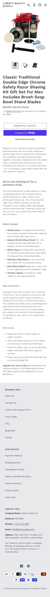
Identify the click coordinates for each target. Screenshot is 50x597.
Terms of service (13, 483)
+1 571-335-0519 (21, 524)
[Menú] (45, 5)
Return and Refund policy (18, 476)
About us (9, 396)
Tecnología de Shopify (38, 588)
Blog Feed (10, 430)
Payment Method (13, 455)
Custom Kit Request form (18, 410)
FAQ (7, 423)
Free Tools (10, 497)
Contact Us (10, 403)
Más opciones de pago (25, 139)
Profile (8, 437)
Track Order (11, 417)
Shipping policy (12, 462)
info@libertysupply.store (23, 529)
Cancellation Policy (14, 469)
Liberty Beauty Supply (14, 4)
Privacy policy (12, 490)
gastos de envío (14, 111)
